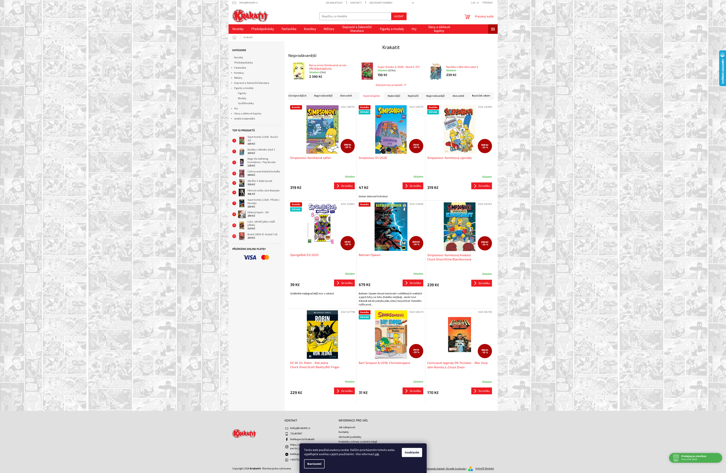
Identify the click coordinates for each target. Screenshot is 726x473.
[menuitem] (238, 29)
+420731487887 (298, 460)
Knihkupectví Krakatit (302, 439)
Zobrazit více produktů (389, 84)
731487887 (296, 434)
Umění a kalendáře (244, 119)
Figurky (242, 93)
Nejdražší (413, 96)
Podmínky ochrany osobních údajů (358, 442)
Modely (242, 98)
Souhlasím (412, 452)
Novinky (238, 57)
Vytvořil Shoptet (484, 469)
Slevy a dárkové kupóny (247, 114)
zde (376, 454)
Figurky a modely (244, 88)
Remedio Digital (435, 469)
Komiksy (239, 73)
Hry (236, 108)
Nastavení (314, 464)
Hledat (399, 16)
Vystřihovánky (246, 103)
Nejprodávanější (323, 96)
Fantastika (240, 68)
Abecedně (346, 96)
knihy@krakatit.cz (300, 428)
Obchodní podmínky (381, 3)
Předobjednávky (243, 63)
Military (238, 78)
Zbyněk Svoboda (455, 469)
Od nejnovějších (297, 96)
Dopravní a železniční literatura (251, 83)
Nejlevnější (394, 96)
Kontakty (356, 3)
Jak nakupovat (334, 3)
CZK (473, 3)
